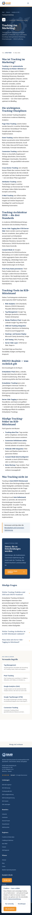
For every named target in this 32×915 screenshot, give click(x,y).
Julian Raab (8, 52)
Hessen (4, 847)
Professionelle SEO (7, 791)
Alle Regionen (5, 850)
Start (3, 12)
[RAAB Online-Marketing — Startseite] (6, 3)
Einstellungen (22, 904)
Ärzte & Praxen (6, 820)
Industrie (4, 814)
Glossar (8, 12)
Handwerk (5, 817)
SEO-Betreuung (6, 788)
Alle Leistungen (6, 804)
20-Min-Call (7, 880)
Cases (3, 866)
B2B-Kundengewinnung (8, 798)
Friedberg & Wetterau (7, 840)
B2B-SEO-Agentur (6, 784)
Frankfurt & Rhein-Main (8, 837)
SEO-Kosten (5, 801)
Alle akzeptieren (10, 909)
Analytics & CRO (15, 12)
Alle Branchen (5, 827)
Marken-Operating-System (9, 870)
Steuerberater (5, 824)
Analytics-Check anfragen (16, 571)
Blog (3, 863)
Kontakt (4, 884)
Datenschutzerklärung (14, 899)
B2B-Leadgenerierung (8, 794)
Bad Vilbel (4, 843)
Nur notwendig (9, 904)
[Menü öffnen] (28, 3)
